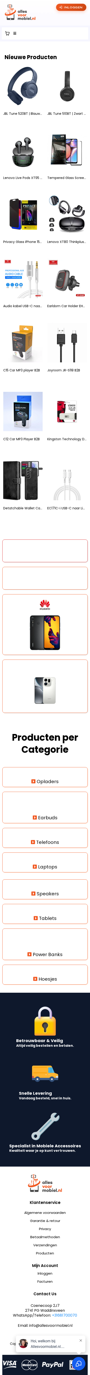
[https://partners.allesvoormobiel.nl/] (45, 12)
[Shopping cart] (7, 33)
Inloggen (73, 7)
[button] (14, 33)
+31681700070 (64, 1315)
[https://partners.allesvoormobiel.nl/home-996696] (45, 1183)
